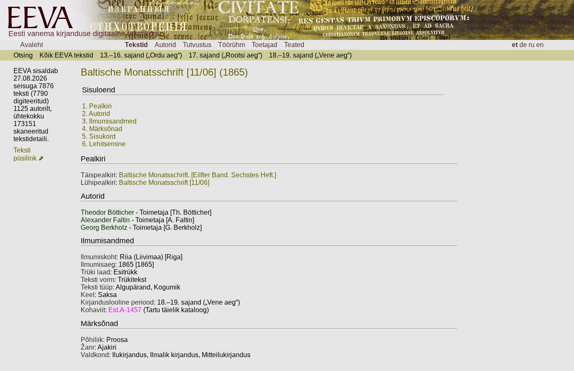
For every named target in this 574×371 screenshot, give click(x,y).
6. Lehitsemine (104, 143)
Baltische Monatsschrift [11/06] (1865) (164, 72)
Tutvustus (197, 44)
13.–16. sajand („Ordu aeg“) (141, 55)
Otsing (23, 55)
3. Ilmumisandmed (109, 121)
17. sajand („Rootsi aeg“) (225, 55)
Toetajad (264, 44)
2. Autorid (96, 113)
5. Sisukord (99, 136)
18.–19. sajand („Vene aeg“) (310, 55)
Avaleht (31, 44)
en (540, 44)
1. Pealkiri (97, 106)
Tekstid (136, 44)
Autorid (165, 44)
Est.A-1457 (125, 309)
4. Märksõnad (102, 128)
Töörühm (231, 44)
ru (532, 44)
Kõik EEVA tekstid (66, 55)
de (523, 44)
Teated (294, 44)
